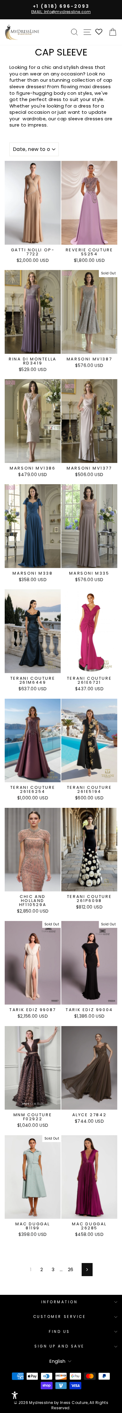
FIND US (59, 1331)
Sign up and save (59, 1346)
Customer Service (59, 1316)
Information (59, 1302)
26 (71, 1269)
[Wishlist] (99, 32)
